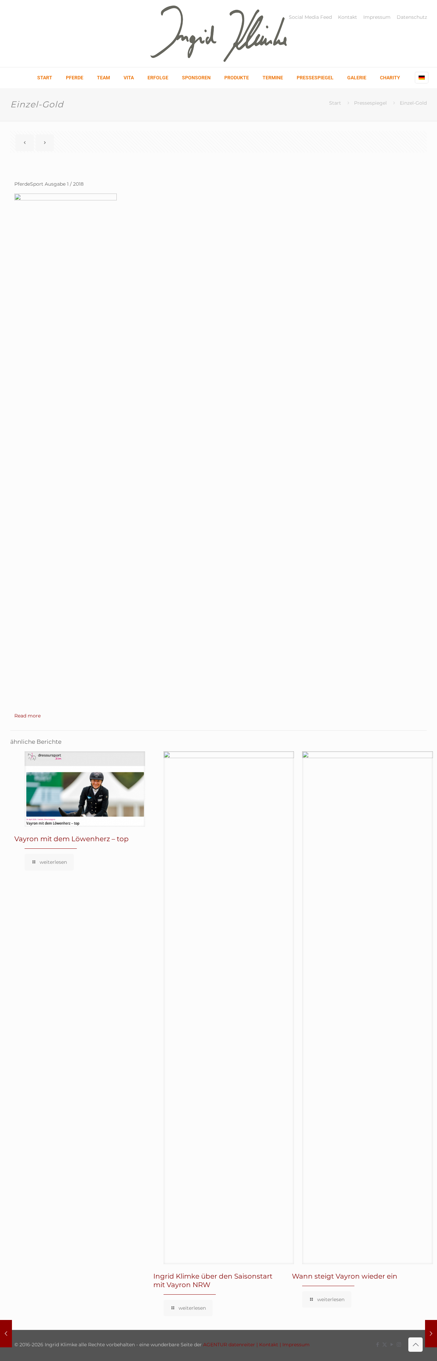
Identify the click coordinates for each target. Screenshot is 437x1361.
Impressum (377, 17)
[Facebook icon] (377, 1344)
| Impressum (294, 1345)
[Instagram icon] (398, 1344)
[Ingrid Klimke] (218, 33)
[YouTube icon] (391, 1344)
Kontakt (347, 17)
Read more (27, 716)
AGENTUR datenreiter (229, 1345)
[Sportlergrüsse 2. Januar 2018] (431, 1333)
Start (335, 103)
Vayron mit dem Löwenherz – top (71, 839)
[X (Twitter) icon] (384, 1344)
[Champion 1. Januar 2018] (6, 1333)
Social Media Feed (310, 17)
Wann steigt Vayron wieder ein (344, 1276)
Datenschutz (412, 17)
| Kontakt (266, 1345)
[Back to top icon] (415, 1344)
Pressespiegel (370, 103)
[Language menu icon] (421, 77)
